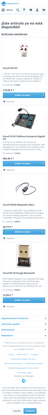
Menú (9, 9)
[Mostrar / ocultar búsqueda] (17, 10)
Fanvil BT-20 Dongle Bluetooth (19, 273)
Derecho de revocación (13, 363)
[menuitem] (7, 10)
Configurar (30, 411)
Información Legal (24, 372)
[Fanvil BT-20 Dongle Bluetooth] (24, 256)
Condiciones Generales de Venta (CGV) (23, 368)
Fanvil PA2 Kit (10, 68)
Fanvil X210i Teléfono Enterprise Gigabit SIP (24, 137)
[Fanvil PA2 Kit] (24, 51)
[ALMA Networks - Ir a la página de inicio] (10, 3)
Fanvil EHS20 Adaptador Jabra (18, 204)
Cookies (11, 354)
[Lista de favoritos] (30, 10)
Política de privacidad (33, 363)
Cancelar (17, 411)
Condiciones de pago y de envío (23, 359)
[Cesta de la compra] (43, 10)
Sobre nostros (22, 354)
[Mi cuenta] (37, 10)
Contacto (34, 354)
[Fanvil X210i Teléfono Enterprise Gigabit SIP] (24, 119)
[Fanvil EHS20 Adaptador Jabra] (24, 187)
